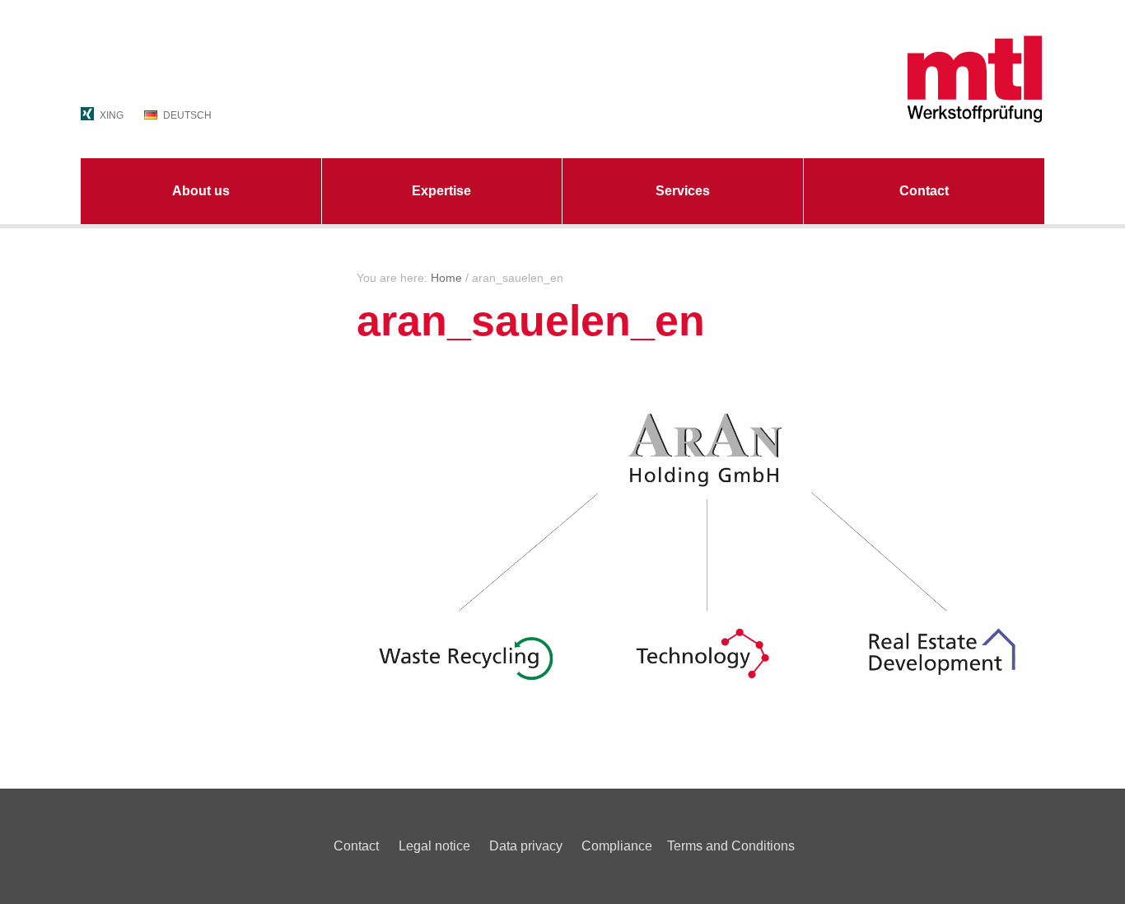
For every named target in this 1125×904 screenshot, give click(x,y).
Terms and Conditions (731, 846)
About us (201, 191)
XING (112, 115)
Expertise (441, 191)
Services (683, 191)
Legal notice (434, 846)
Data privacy (525, 846)
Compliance (616, 846)
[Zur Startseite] (892, 78)
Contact (924, 191)
